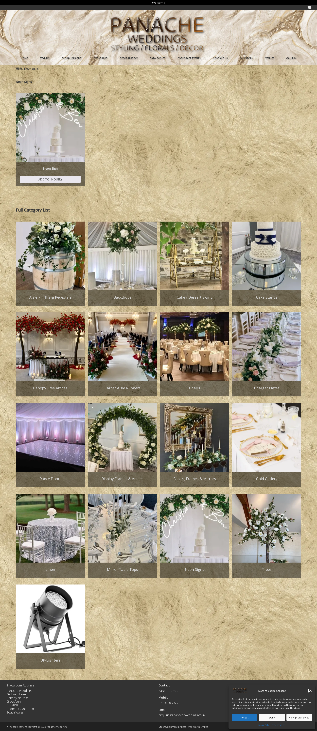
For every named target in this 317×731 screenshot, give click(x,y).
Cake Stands (266, 297)
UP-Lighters (50, 660)
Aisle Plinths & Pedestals (50, 297)
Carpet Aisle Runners (123, 387)
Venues (269, 58)
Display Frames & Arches (122, 478)
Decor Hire (100, 58)
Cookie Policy (264, 725)
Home (24, 58)
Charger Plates (267, 387)
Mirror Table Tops (122, 569)
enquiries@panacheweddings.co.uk (181, 715)
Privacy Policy (278, 725)
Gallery (291, 58)
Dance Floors (50, 478)
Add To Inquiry (50, 179)
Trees (267, 569)
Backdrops (122, 297)
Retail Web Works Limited (194, 726)
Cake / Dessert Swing (195, 297)
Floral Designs (71, 58)
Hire (19, 68)
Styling (45, 58)
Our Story (246, 58)
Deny (272, 717)
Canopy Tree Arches (50, 387)
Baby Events (157, 58)
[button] (310, 690)
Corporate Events (189, 58)
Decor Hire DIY (129, 58)
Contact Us (220, 58)
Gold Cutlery (266, 478)
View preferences (299, 717)
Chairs (194, 387)
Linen (50, 569)
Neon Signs (194, 569)
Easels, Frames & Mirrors (194, 478)
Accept (244, 717)
